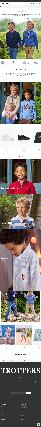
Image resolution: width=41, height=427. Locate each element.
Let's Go (4, 225)
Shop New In (20, 156)
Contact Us (3, 408)
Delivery (2, 406)
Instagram (22, 415)
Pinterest (22, 418)
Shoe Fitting (3, 419)
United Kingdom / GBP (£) (21, 380)
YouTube (22, 419)
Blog (2, 415)
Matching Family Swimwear (20, 354)
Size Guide (2, 418)
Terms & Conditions (24, 406)
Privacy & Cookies (23, 407)
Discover (20, 79)
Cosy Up (4, 190)
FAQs (21, 408)
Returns (2, 407)
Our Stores (3, 410)
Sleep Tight (4, 260)
